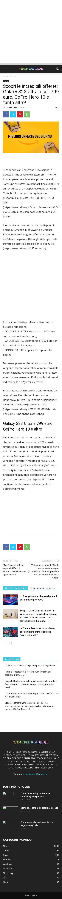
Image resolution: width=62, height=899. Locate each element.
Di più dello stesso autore (42, 588)
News (13, 76)
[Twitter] (13, 114)
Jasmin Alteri (11, 107)
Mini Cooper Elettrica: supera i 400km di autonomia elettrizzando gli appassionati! (16, 570)
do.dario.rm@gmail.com (36, 774)
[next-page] (10, 643)
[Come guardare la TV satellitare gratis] (10, 811)
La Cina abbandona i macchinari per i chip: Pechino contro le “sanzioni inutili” (38, 632)
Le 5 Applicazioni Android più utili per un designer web (30, 665)
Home (5, 76)
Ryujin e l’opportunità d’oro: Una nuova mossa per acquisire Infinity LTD (28, 673)
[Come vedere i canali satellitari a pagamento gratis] (10, 825)
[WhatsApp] (27, 114)
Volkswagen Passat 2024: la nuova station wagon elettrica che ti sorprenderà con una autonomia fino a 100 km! (45, 571)
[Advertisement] (31, 32)
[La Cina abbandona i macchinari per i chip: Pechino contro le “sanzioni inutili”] (10, 632)
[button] (5, 69)
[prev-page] (5, 643)
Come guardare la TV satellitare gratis (39, 808)
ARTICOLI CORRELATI (15, 588)
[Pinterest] (20, 114)
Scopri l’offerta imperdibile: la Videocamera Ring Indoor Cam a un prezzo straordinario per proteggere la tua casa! (31, 684)
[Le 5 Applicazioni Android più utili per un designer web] (10, 599)
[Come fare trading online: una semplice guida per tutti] (8, 797)
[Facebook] (6, 114)
